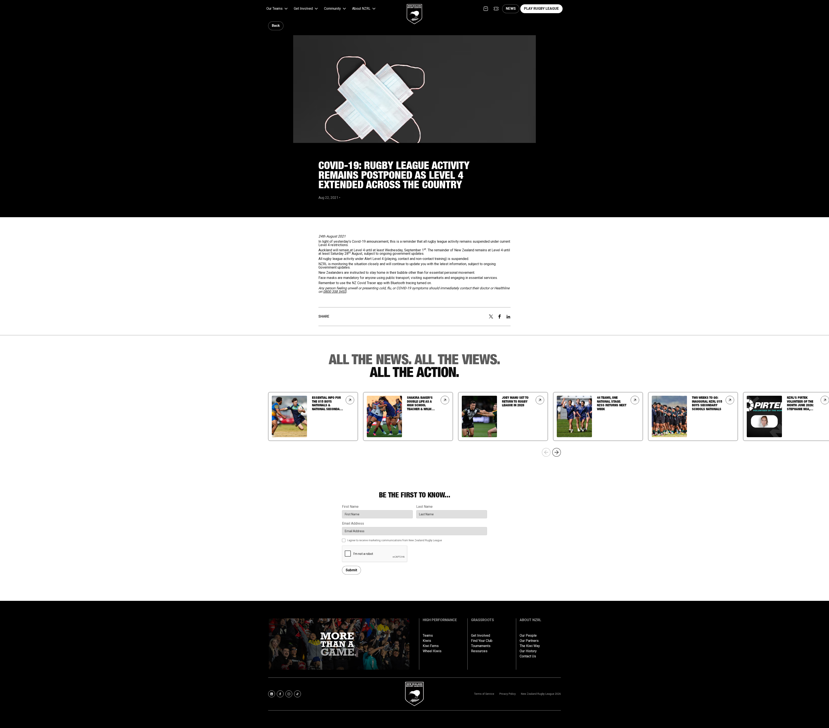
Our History (528, 651)
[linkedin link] (271, 693)
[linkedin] (508, 316)
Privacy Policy (507, 693)
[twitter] (491, 316)
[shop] (486, 8)
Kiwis (427, 641)
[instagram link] (288, 693)
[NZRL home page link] (414, 10)
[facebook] (499, 316)
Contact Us (528, 656)
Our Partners (529, 641)
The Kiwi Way (530, 646)
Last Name (424, 506)
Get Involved (480, 635)
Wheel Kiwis (432, 651)
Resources (479, 651)
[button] (277, 8)
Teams (428, 635)
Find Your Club (481, 641)
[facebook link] (280, 693)
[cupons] (496, 8)
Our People (528, 635)
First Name (350, 506)
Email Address (353, 523)
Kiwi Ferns (431, 646)
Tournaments (480, 646)
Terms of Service (484, 693)
